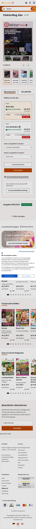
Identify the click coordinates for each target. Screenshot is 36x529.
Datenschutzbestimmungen (26, 251)
